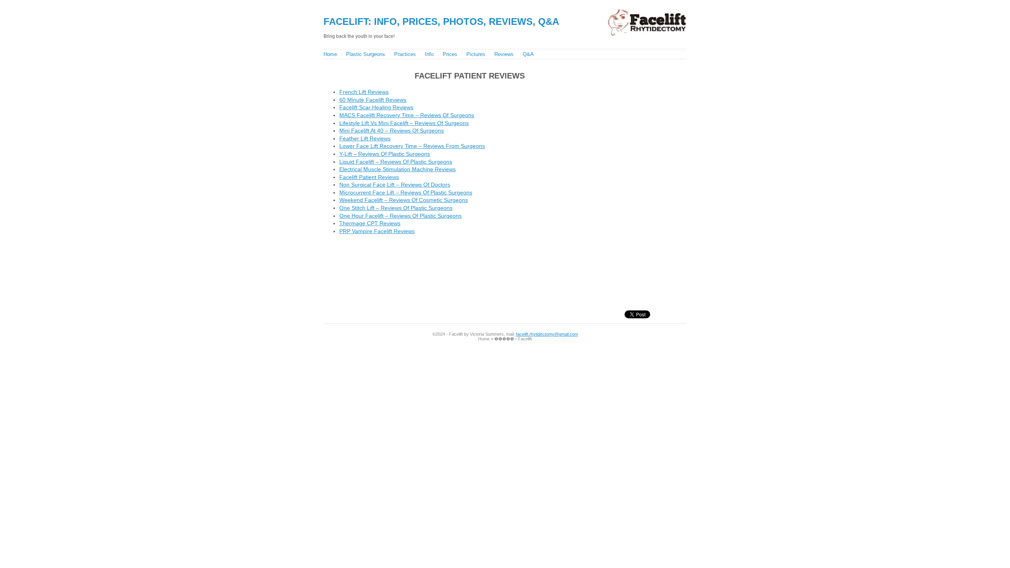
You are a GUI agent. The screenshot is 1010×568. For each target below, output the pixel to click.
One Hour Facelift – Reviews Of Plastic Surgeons (400, 216)
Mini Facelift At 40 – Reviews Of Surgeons (391, 130)
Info (429, 54)
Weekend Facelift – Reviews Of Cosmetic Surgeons (403, 200)
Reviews (504, 54)
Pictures (475, 54)
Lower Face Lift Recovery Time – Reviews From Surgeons (412, 146)
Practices (405, 54)
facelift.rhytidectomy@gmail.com (547, 334)
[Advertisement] (469, 260)
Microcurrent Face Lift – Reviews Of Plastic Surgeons (405, 192)
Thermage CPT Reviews (369, 223)
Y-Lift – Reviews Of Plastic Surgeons (384, 154)
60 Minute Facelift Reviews (372, 100)
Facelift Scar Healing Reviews (376, 107)
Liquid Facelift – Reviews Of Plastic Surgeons (395, 162)
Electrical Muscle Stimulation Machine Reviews (397, 169)
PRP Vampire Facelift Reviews (377, 231)
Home (330, 54)
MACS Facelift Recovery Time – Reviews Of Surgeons (406, 115)
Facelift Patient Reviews (369, 177)
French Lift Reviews (364, 92)
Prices (450, 54)
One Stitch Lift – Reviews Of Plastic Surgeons (396, 208)
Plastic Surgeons (365, 54)
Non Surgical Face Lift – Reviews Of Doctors (394, 184)
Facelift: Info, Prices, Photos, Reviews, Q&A (441, 21)
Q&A (528, 54)
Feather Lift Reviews (365, 138)
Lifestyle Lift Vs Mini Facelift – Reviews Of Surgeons (404, 123)
